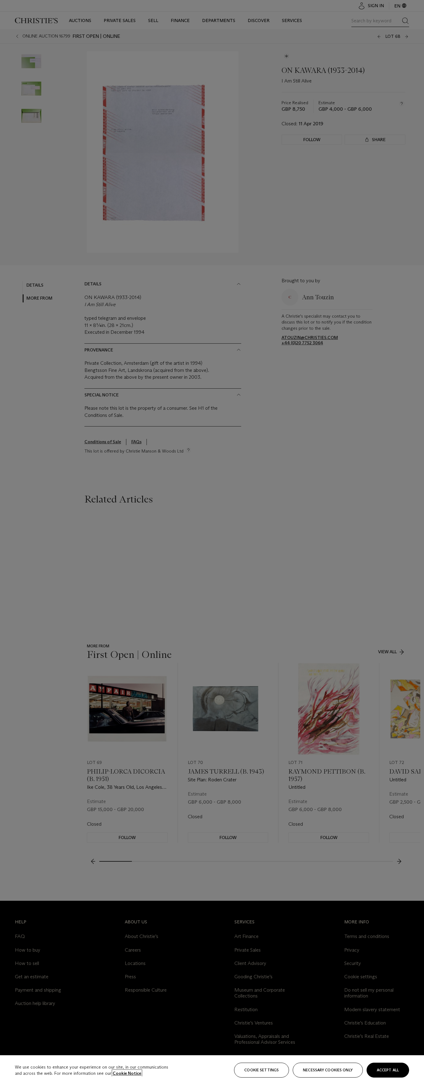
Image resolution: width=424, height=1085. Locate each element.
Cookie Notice (127, 1073)
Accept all (388, 1070)
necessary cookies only (328, 1070)
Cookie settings (261, 1070)
